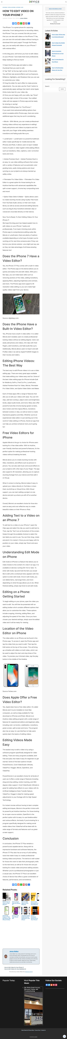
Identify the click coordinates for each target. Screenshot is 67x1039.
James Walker (14, 951)
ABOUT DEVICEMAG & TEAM (55, 8)
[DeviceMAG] (34, 2)
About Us (26, 1030)
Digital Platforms (11, 7)
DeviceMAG (5, 7)
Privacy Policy (31, 1030)
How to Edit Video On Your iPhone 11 (14, 967)
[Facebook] (13, 23)
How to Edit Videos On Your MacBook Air (15, 969)
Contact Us (43, 1030)
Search (47, 86)
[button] (66, 2)
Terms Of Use (37, 1030)
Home (22, 1030)
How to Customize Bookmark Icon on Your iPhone (58, 54)
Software (18, 7)
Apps (22, 7)
